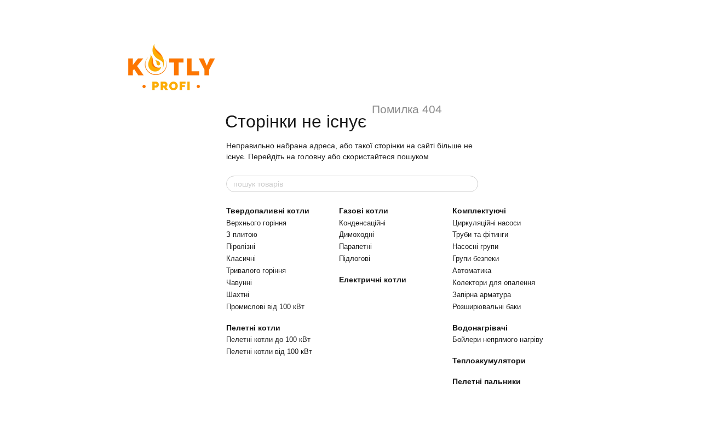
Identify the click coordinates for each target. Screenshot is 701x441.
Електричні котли (372, 279)
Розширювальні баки (486, 307)
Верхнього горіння (256, 223)
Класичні (241, 258)
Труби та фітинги (480, 234)
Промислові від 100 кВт (265, 307)
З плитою (241, 234)
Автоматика (471, 270)
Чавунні (239, 282)
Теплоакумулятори (489, 360)
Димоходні (356, 234)
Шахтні (237, 295)
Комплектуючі (479, 210)
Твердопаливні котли (267, 210)
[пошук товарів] (469, 184)
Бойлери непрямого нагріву (497, 339)
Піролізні (240, 246)
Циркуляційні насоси (486, 223)
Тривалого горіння (256, 270)
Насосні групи (475, 246)
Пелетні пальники (486, 381)
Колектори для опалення (493, 282)
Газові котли (363, 210)
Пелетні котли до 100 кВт (268, 339)
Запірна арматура (481, 295)
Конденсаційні (362, 223)
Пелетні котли (253, 327)
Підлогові (354, 258)
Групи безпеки (475, 258)
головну (311, 156)
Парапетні (355, 246)
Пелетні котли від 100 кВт (269, 351)
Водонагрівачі (480, 327)
